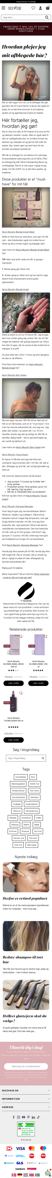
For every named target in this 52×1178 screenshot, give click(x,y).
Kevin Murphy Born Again (14, 375)
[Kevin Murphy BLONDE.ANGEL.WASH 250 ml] (13, 644)
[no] (32, 1174)
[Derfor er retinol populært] (26, 877)
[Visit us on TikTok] (38, 1118)
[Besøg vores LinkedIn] (33, 1118)
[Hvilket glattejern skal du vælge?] (26, 994)
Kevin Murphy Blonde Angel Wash (18, 232)
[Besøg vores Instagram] (18, 1118)
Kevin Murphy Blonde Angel (15, 289)
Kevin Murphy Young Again (15, 454)
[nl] (26, 1174)
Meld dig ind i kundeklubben (26, 1066)
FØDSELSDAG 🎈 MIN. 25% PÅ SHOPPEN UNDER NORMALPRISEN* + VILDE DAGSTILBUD (26, 29)
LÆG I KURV (13, 683)
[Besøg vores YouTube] (23, 1118)
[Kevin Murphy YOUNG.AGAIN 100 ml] (13, 701)
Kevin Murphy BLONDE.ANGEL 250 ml (38, 664)
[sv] (37, 1174)
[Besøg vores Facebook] (13, 1118)
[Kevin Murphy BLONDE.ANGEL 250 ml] (38, 644)
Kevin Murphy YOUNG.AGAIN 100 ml (13, 719)
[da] (14, 1174)
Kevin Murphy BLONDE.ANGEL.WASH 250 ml (13, 664)
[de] (20, 1174)
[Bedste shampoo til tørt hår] (26, 936)
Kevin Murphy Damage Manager (17, 506)
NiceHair (27, 600)
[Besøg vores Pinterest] (28, 1118)
